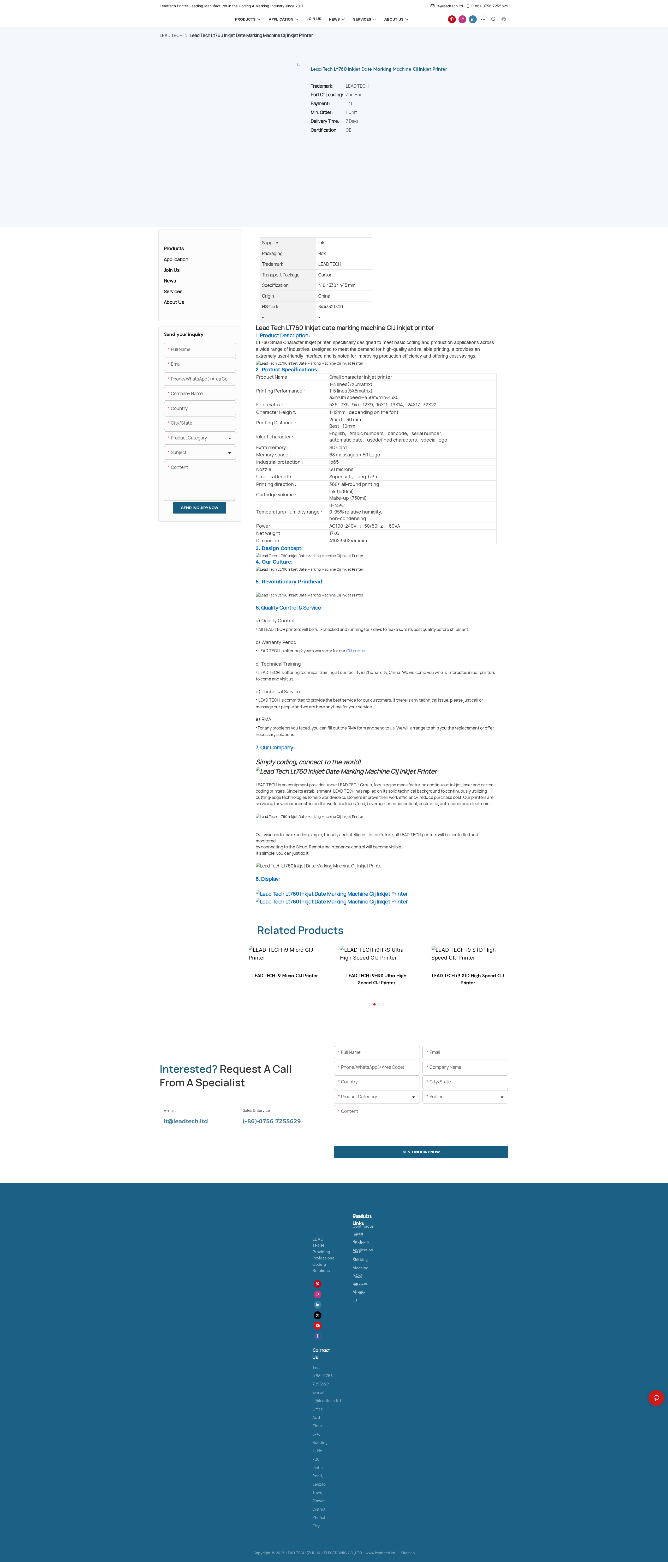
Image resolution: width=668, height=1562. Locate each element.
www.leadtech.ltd (380, 1553)
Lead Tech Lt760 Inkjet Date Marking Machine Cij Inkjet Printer (251, 35)
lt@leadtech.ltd (450, 6)
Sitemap (407, 1553)
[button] (370, 1004)
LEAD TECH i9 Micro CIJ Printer (285, 975)
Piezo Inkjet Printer (359, 1284)
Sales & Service (256, 1110)
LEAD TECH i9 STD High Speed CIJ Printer (468, 979)
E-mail (170, 1110)
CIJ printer (356, 651)
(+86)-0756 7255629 (489, 6)
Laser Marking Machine (360, 1259)
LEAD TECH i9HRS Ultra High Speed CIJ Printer (376, 979)
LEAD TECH (171, 35)
